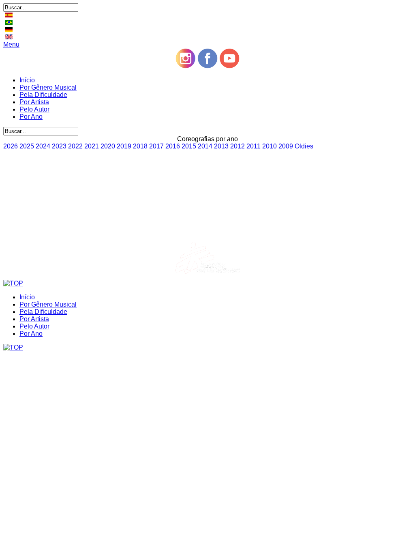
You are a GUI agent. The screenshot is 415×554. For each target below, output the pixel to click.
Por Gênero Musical (48, 87)
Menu (11, 44)
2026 (10, 146)
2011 (253, 146)
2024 (43, 146)
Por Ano (31, 116)
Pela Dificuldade (43, 94)
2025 (26, 146)
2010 (269, 146)
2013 (221, 146)
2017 (156, 146)
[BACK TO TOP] (13, 283)
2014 (205, 146)
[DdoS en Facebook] (207, 66)
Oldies (304, 146)
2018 (140, 146)
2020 (108, 146)
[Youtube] (229, 66)
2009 (285, 146)
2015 (189, 146)
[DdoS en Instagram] (185, 66)
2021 (91, 146)
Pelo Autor (34, 109)
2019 (124, 146)
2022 (75, 146)
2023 (59, 146)
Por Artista (34, 102)
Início (27, 80)
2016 (172, 146)
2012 (237, 146)
